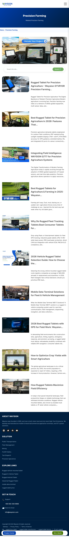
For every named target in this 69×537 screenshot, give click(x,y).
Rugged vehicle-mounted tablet (12, 470)
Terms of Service (26, 526)
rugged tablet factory (44, 529)
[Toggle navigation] (65, 4)
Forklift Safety (6, 452)
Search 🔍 (58, 69)
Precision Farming (11, 30)
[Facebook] (12, 430)
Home (2, 30)
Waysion (16, 524)
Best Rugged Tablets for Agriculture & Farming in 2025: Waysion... (47, 192)
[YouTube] (17, 430)
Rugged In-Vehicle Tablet (10, 474)
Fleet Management (8, 445)
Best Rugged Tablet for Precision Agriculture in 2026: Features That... (48, 121)
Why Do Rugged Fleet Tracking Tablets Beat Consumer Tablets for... (47, 224)
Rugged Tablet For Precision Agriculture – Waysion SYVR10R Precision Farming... (48, 86)
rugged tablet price (8, 488)
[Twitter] (8, 430)
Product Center (9, 533)
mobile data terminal (9, 484)
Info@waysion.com (11, 512)
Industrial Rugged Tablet (10, 481)
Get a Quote (58, 533)
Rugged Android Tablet (9, 477)
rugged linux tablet (11, 529)
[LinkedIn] (3, 430)
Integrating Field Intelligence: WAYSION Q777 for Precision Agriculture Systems (46, 156)
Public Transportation (9, 441)
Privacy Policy (14, 526)
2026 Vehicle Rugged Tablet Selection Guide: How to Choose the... (48, 260)
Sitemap (5, 526)
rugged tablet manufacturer (27, 529)
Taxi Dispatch (6, 455)
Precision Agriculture (9, 459)
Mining (4, 448)
